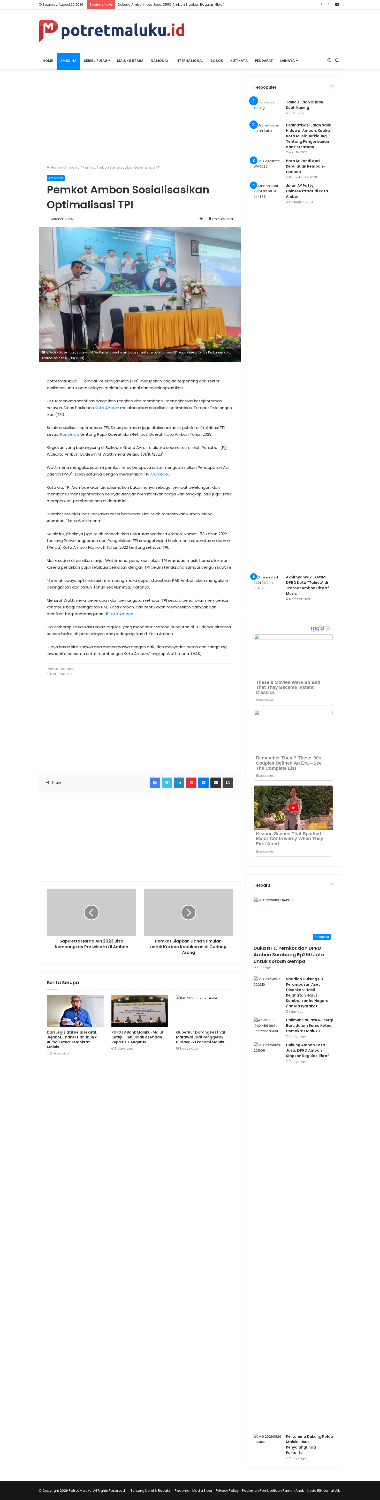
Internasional (189, 60)
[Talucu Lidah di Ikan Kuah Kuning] (268, 109)
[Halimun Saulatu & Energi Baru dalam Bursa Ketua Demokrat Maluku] (268, 1027)
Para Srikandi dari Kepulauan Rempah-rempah (305, 166)
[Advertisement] (140, 113)
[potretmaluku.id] (111, 31)
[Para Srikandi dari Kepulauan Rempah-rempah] (268, 168)
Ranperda (69, 434)
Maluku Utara (130, 60)
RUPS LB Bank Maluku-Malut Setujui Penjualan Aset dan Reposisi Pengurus (137, 1037)
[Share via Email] (215, 783)
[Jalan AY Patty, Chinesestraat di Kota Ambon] (268, 377)
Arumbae (159, 474)
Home (48, 60)
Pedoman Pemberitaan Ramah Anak (273, 1490)
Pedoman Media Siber (193, 1490)
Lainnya (287, 60)
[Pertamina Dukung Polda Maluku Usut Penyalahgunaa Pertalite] (268, 1443)
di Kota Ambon (118, 613)
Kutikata (239, 60)
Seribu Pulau (95, 60)
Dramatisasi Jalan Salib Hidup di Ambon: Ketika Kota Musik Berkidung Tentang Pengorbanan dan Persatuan (308, 136)
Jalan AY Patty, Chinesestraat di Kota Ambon (307, 191)
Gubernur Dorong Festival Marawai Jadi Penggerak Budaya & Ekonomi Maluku (200, 1037)
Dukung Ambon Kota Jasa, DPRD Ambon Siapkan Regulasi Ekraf (171, 4)
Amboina (68, 60)
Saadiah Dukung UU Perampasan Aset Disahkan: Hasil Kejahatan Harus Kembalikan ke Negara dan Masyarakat (307, 992)
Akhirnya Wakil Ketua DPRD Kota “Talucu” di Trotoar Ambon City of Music (307, 585)
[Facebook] (155, 783)
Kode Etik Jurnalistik (323, 1490)
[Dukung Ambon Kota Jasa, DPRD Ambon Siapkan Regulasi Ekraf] (268, 1236)
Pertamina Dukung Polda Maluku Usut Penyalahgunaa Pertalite (309, 1444)
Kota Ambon (107, 407)
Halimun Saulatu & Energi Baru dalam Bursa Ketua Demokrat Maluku (309, 1025)
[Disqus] (140, 1142)
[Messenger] (203, 783)
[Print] (228, 783)
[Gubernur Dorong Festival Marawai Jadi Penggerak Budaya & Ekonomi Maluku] (204, 1011)
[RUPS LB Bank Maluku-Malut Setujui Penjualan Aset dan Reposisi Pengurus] (139, 1011)
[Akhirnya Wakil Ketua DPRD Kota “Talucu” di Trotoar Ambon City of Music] (268, 584)
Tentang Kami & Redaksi (151, 1490)
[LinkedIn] (179, 783)
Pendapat (264, 60)
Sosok (216, 60)
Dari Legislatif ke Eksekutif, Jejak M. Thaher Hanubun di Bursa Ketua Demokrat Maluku (72, 1040)
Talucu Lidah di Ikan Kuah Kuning (304, 105)
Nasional (159, 60)
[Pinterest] (191, 783)
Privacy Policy (227, 1490)
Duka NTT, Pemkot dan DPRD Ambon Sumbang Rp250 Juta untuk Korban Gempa (289, 954)
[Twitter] (167, 783)
